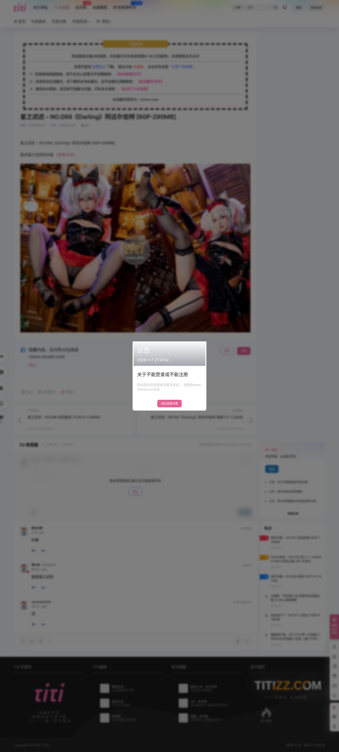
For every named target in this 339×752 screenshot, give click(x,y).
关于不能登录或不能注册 (162, 374)
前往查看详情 (169, 403)
